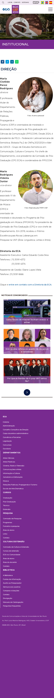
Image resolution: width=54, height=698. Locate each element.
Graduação (7, 498)
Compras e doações (11, 591)
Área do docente (10, 562)
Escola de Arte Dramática (13, 489)
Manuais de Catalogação (13, 602)
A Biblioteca (8, 575)
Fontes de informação (12, 579)
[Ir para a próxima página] (27, 392)
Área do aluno (8, 530)
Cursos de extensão (11, 551)
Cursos (7, 492)
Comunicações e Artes (12, 469)
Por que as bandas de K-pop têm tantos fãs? (27, 379)
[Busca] (3, 2)
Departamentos (11, 453)
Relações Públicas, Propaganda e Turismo (20, 485)
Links (5, 534)
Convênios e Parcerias (12, 437)
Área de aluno (8, 558)
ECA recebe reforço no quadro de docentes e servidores (27, 350)
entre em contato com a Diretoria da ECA (30, 284)
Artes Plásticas (9, 462)
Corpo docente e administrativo (15, 433)
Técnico (6, 505)
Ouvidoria (7, 449)
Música (6, 481)
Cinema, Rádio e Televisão (13, 466)
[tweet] (7, 62)
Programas (7, 522)
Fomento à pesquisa (11, 526)
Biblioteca (9, 570)
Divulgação (7, 598)
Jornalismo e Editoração (12, 477)
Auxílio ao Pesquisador (12, 583)
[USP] (36, 2)
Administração (9, 426)
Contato (6, 538)
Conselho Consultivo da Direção (15, 430)
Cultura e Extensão (13, 541)
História (6, 422)
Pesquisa (8, 513)
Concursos (7, 445)
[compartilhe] (2, 62)
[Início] (10, 9)
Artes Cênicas (8, 458)
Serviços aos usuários (11, 587)
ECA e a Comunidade (11, 555)
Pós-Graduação (9, 502)
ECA (5, 417)
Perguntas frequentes (12, 606)
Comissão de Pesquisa (12, 519)
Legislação (7, 441)
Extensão (6, 509)
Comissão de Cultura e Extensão (16, 547)
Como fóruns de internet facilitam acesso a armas (27, 320)
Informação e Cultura (11, 473)
